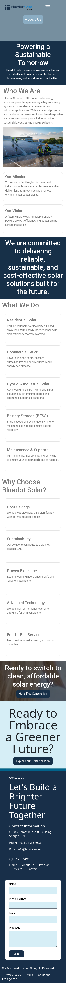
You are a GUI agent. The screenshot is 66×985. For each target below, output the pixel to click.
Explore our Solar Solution (33, 761)
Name (12, 884)
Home (13, 865)
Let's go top (9, 979)
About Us (28, 865)
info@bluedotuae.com (32, 849)
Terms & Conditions (37, 975)
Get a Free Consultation (33, 693)
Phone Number (18, 898)
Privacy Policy (12, 975)
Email (12, 913)
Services (17, 869)
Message (14, 927)
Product (44, 865)
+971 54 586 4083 (30, 843)
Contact (32, 869)
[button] (48, 6)
